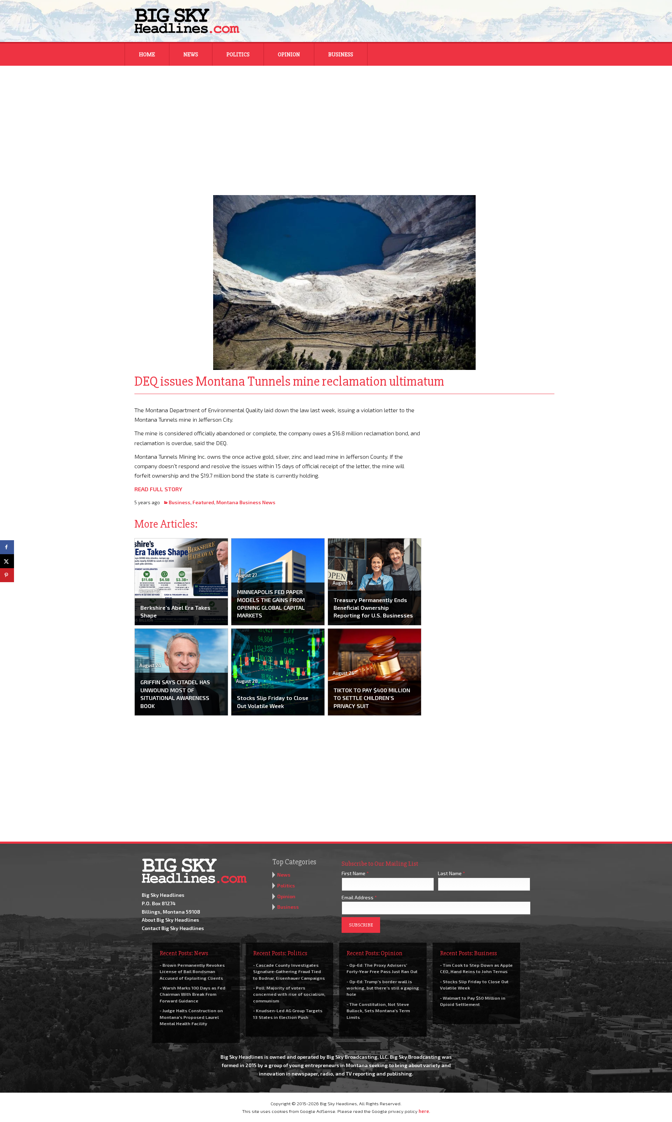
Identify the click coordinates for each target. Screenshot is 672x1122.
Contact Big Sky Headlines (173, 928)
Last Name (451, 873)
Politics (238, 54)
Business (340, 54)
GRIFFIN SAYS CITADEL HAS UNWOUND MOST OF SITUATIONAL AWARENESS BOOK (175, 694)
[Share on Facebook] (7, 547)
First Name (355, 873)
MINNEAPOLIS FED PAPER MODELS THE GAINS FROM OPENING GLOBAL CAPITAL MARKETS (271, 603)
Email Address (359, 897)
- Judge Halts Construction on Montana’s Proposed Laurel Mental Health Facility (191, 1017)
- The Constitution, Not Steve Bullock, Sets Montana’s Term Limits (378, 1010)
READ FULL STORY (158, 489)
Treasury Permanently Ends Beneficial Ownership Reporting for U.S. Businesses (373, 607)
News (190, 54)
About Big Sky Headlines (170, 920)
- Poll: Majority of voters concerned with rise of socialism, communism (289, 994)
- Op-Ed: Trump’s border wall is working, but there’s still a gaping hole (382, 988)
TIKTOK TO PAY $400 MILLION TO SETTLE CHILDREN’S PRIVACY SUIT (372, 698)
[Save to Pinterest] (7, 575)
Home (147, 54)
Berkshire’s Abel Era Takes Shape (175, 611)
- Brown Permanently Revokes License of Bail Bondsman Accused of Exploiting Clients (192, 971)
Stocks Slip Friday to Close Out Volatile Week (272, 701)
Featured (203, 502)
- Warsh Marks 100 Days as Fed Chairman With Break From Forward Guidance (192, 994)
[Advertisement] (336, 126)
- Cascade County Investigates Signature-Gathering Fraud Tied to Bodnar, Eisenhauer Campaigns (289, 971)
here (424, 1111)
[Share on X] (7, 561)
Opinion (289, 54)
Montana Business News (245, 502)
